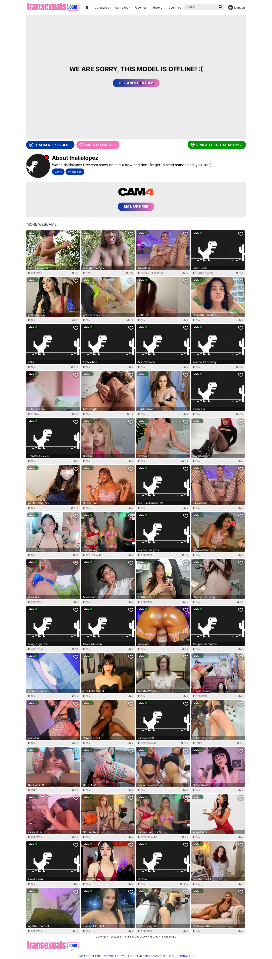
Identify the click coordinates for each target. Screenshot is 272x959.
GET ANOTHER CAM (136, 83)
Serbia (35, 414)
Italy (199, 743)
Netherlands (94, 555)
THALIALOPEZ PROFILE (52, 145)
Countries (175, 7)
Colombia (36, 273)
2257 (171, 956)
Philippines (75, 171)
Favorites (140, 7)
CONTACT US (186, 956)
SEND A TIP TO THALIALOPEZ (219, 145)
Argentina (37, 649)
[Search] (221, 7)
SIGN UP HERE (136, 207)
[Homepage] (52, 7)
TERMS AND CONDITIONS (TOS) (146, 956)
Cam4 (58, 171)
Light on (239, 7)
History (157, 7)
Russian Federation (152, 273)
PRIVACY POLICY (114, 956)
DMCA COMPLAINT (89, 956)
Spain (89, 273)
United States (204, 273)
